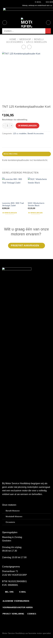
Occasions (10, 522)
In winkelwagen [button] (9, 213)
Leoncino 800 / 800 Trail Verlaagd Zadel (13, 204)
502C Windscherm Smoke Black (36, 204)
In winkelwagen (27, 125)
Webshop (25, 39)
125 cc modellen (36, 42)
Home (12, 39)
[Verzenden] (48, 31)
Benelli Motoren (13, 511)
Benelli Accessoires (36, 133)
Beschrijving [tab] (11, 154)
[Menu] (4, 22)
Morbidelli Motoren (14, 516)
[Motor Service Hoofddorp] (26, 23)
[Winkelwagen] (48, 22)
